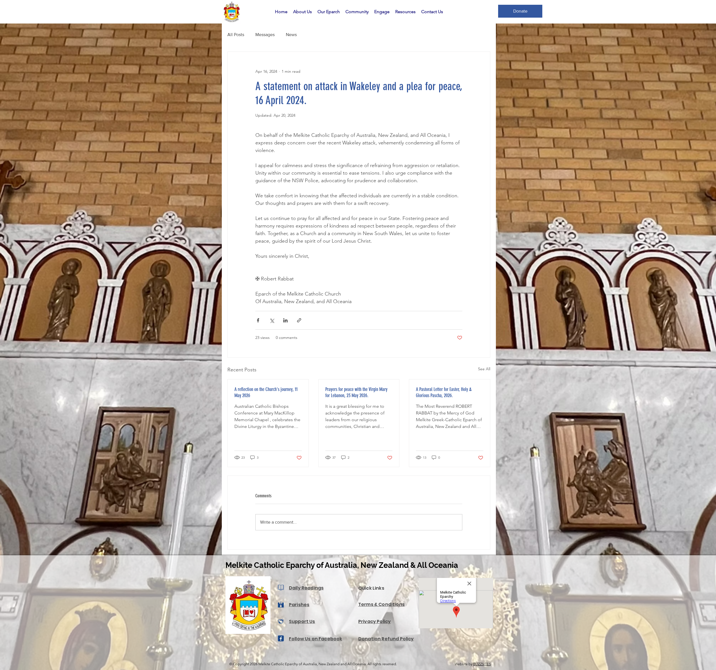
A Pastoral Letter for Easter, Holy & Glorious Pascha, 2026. (444, 392)
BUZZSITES (482, 664)
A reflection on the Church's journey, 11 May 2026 (266, 392)
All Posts (235, 34)
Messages (265, 34)
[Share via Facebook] (258, 320)
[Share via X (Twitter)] (271, 320)
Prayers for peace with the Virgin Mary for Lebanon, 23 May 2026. (356, 392)
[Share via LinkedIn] (285, 320)
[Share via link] (299, 320)
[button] (302, 12)
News (291, 34)
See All (484, 368)
